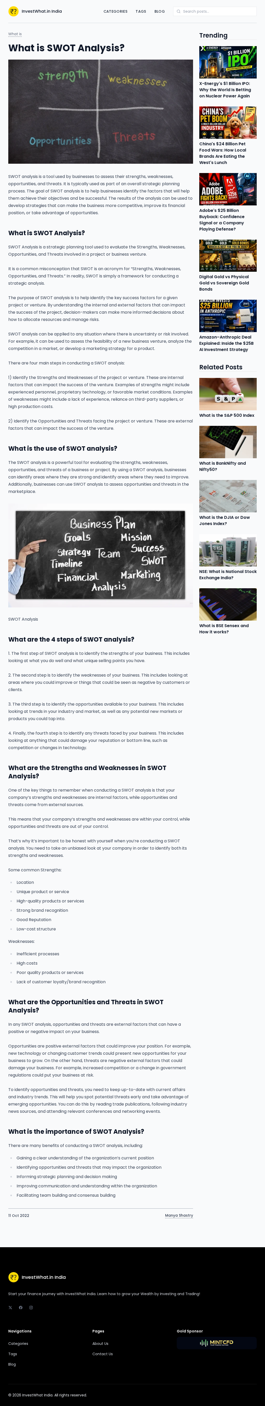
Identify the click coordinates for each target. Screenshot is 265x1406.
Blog (159, 11)
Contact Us (102, 1354)
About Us (100, 1343)
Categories (116, 11)
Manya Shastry (179, 1215)
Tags (141, 11)
